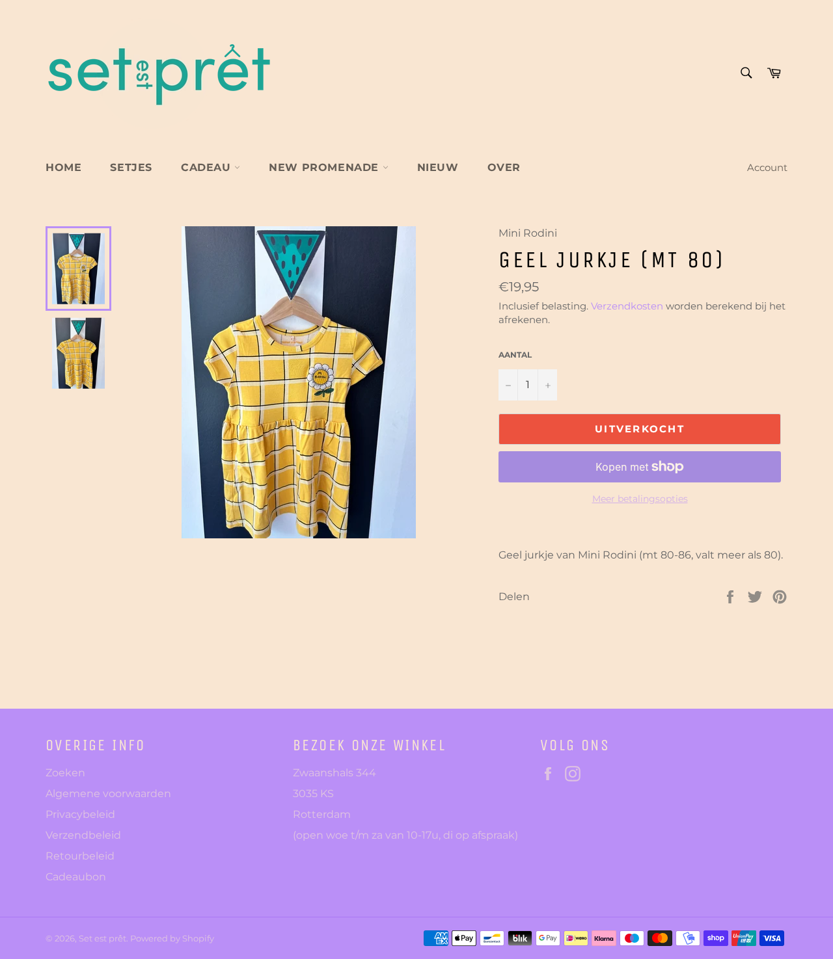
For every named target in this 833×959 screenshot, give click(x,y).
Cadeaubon (76, 877)
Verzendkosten (627, 306)
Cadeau (207, 167)
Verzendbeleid (83, 835)
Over (504, 167)
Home (63, 167)
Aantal (515, 355)
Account (767, 167)
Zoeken (65, 773)
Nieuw (438, 167)
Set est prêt (102, 938)
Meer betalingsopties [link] (640, 499)
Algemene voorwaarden (108, 793)
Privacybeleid (80, 814)
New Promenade (325, 167)
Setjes (131, 167)
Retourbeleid (80, 856)
